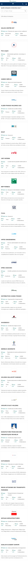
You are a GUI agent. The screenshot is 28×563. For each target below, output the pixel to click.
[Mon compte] (26, 4)
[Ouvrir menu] (1, 4)
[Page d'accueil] (14, 4)
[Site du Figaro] (14, 1)
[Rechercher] (22, 4)
